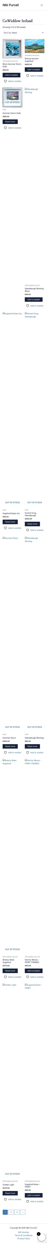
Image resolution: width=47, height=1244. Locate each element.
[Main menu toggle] (41, 5)
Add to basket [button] (11, 75)
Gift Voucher (23, 1232)
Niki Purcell (11, 5)
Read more (10, 121)
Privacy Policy (23, 1238)
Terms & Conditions (23, 1235)
